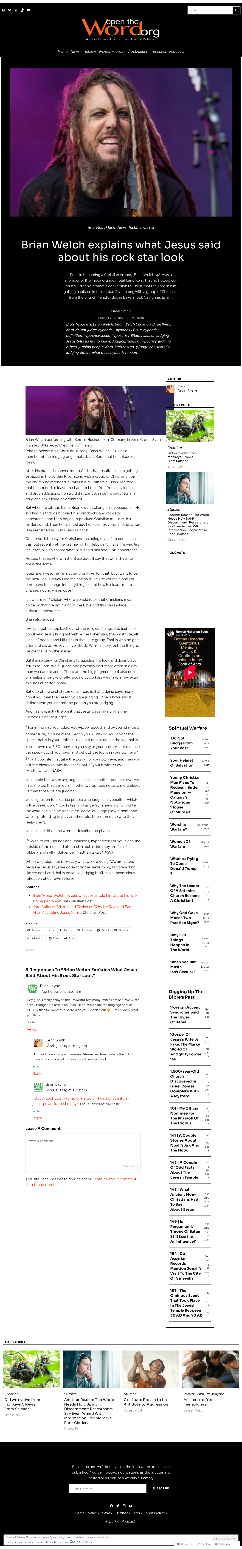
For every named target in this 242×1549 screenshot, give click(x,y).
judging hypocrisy (142, 341)
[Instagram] (16, 10)
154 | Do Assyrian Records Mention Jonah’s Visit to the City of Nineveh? (185, 1266)
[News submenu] (81, 51)
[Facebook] (3, 10)
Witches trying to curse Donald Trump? (184, 866)
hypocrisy (106, 330)
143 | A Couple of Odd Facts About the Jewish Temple (184, 1170)
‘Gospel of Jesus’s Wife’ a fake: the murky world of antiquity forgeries (185, 1046)
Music (111, 227)
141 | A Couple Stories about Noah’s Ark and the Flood (184, 1143)
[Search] (236, 10)
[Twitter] (9, 10)
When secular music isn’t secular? (183, 967)
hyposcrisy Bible (125, 335)
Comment (128, 1166)
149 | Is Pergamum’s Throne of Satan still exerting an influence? (185, 1231)
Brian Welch (103, 324)
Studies (173, 509)
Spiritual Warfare (210, 1394)
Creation (174, 448)
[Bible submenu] (95, 51)
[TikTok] (22, 10)
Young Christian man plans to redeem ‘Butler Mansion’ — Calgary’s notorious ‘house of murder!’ (185, 794)
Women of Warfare (180, 844)
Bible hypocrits (78, 324)
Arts (91, 227)
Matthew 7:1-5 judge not (135, 347)
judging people (91, 347)
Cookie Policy (81, 1541)
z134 (150, 227)
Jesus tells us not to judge (88, 341)
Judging (118, 341)
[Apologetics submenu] (149, 51)
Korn (109, 347)
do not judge (86, 330)
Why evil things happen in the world (179, 942)
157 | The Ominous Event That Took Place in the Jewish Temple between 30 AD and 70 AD (186, 1303)
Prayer (189, 1394)
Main (100, 227)
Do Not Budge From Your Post (181, 743)
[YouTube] (28, 10)
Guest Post (176, 539)
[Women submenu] (113, 51)
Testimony (136, 227)
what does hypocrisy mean (114, 352)
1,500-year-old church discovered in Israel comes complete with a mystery (184, 1083)
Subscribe (161, 1488)
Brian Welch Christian (133, 324)
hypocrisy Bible (129, 330)
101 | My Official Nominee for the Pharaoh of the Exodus (184, 1115)
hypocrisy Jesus (97, 335)
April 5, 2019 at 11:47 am (67, 1090)
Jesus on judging (155, 335)
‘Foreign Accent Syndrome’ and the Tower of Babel (185, 1014)
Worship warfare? (178, 827)
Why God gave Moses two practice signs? (184, 918)
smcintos (175, 466)
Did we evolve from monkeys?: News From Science (182, 457)
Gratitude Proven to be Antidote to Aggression (146, 1402)
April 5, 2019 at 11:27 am (61, 991)
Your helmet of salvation (181, 763)
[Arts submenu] (125, 51)
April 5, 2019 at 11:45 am (67, 1046)
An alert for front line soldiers (199, 1402)
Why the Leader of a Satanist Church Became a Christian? (185, 893)
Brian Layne (50, 986)
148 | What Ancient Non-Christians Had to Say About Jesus (184, 1199)
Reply (32, 1029)
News (122, 227)
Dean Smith (121, 311)
